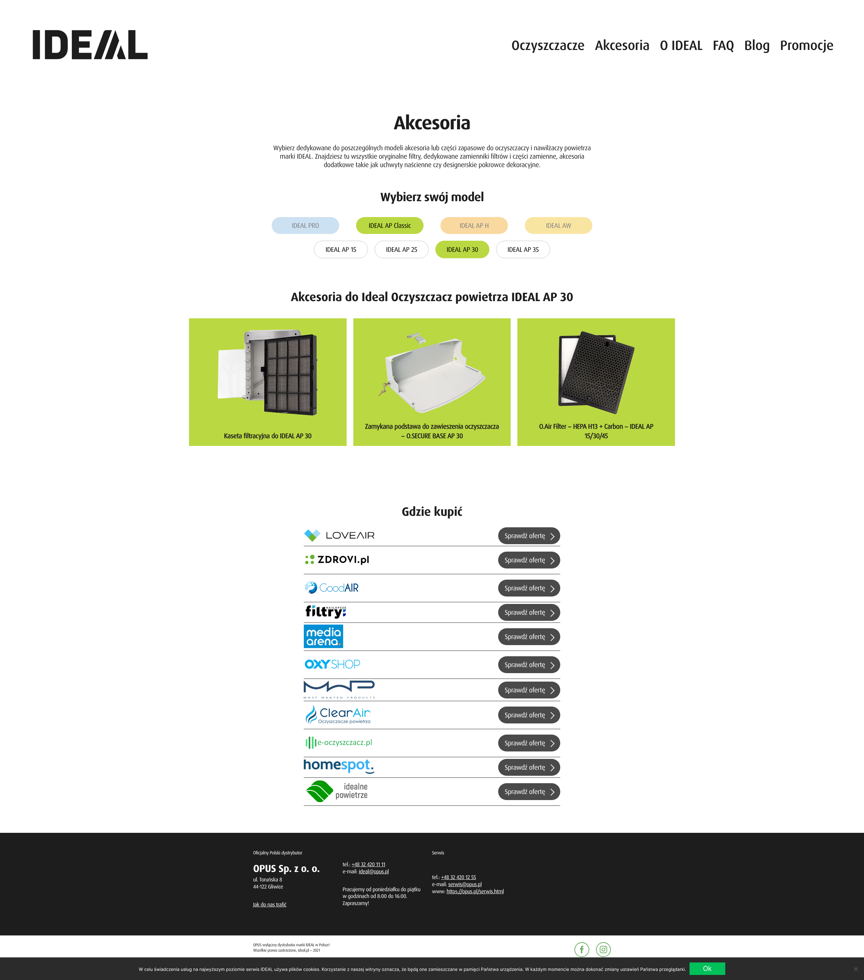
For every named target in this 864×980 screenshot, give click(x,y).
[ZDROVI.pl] (339, 560)
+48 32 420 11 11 (368, 864)
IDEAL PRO (305, 225)
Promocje (807, 44)
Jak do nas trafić (270, 904)
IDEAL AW (558, 225)
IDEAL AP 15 (341, 249)
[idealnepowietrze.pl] (339, 791)
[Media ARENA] (323, 637)
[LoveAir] (339, 536)
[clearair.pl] (339, 715)
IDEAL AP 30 (462, 249)
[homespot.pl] (339, 767)
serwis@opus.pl (465, 884)
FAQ (723, 44)
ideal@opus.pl (374, 871)
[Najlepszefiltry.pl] (326, 612)
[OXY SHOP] (339, 665)
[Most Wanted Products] (339, 690)
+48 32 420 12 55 (458, 877)
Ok (707, 968)
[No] (855, 968)
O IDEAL (681, 44)
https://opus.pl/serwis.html (475, 891)
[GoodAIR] (339, 588)
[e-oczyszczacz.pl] (339, 743)
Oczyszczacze (548, 44)
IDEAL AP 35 (523, 249)
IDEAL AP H (474, 225)
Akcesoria (622, 44)
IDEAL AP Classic (390, 225)
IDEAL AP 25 (401, 249)
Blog (757, 44)
